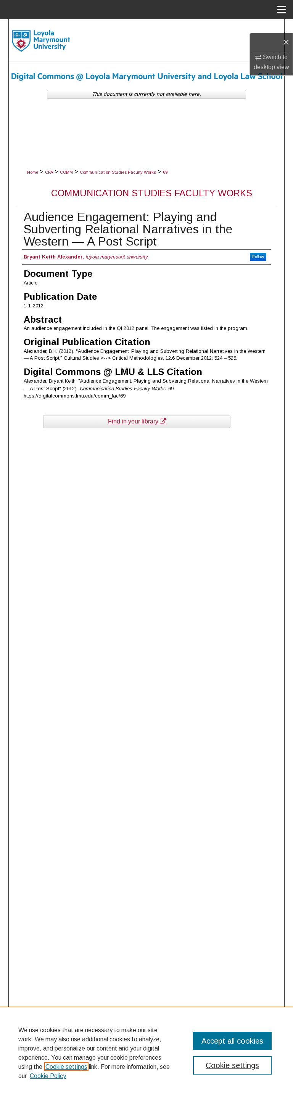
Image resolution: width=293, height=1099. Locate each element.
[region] (146, 1053)
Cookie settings (66, 1066)
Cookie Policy (48, 1076)
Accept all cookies (232, 1041)
